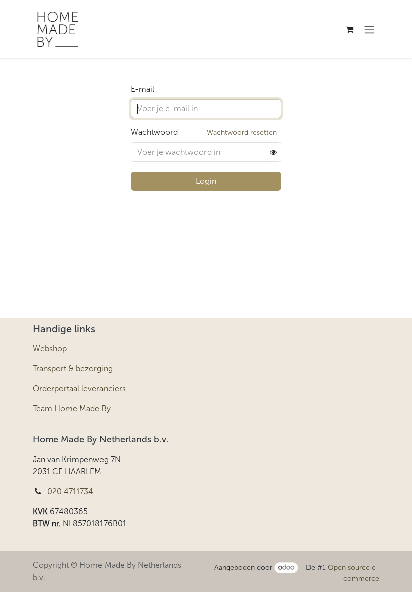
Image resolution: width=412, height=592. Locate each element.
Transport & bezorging (73, 368)
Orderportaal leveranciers (79, 388)
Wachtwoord (154, 132)
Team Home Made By (72, 408)
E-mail (142, 89)
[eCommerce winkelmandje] (349, 29)
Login (206, 181)
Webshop (50, 348)
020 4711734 (70, 491)
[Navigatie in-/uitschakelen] (369, 29)
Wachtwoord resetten (242, 132)
